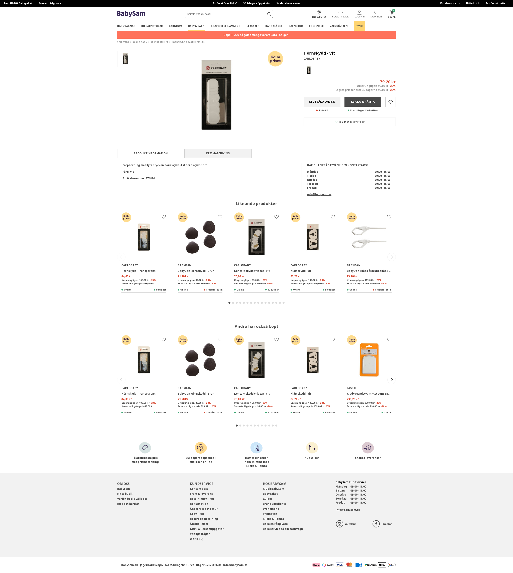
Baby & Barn (196, 26)
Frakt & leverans (201, 494)
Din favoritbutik (495, 3)
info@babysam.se (319, 194)
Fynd (359, 26)
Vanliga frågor (200, 534)
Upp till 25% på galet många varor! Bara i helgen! (256, 35)
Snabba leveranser (288, 3)
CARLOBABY (312, 58)
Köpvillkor (197, 514)
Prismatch (270, 514)
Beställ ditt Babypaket (18, 3)
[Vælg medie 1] (125, 59)
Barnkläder (274, 26)
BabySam (123, 489)
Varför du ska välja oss (132, 499)
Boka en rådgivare (49, 3)
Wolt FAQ (196, 539)
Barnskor (296, 26)
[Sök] (269, 14)
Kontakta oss (199, 489)
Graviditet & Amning (225, 26)
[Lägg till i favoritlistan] (390, 102)
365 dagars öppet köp (256, 3)
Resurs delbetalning (204, 519)
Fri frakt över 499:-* (225, 3)
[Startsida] (131, 14)
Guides (267, 499)
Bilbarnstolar (152, 26)
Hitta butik (473, 3)
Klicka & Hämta (273, 519)
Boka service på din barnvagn (283, 529)
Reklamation (199, 504)
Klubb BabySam (273, 489)
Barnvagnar (126, 26)
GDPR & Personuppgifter (207, 529)
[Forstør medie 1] (216, 95)
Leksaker (252, 26)
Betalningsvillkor (202, 499)
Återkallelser (199, 524)
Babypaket (270, 494)
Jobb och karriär (128, 504)
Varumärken (339, 26)
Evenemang (271, 509)
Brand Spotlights (274, 504)
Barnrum (175, 26)
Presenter (316, 26)
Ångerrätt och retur (204, 509)
